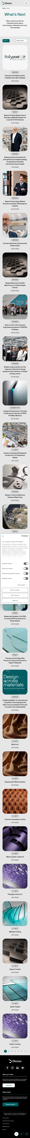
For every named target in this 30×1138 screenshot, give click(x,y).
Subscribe (9, 1085)
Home (4, 8)
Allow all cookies (15, 590)
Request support (10, 1104)
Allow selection (15, 595)
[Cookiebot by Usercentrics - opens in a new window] (21, 536)
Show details (21, 585)
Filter (5, 40)
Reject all (15, 600)
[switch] (26, 568)
